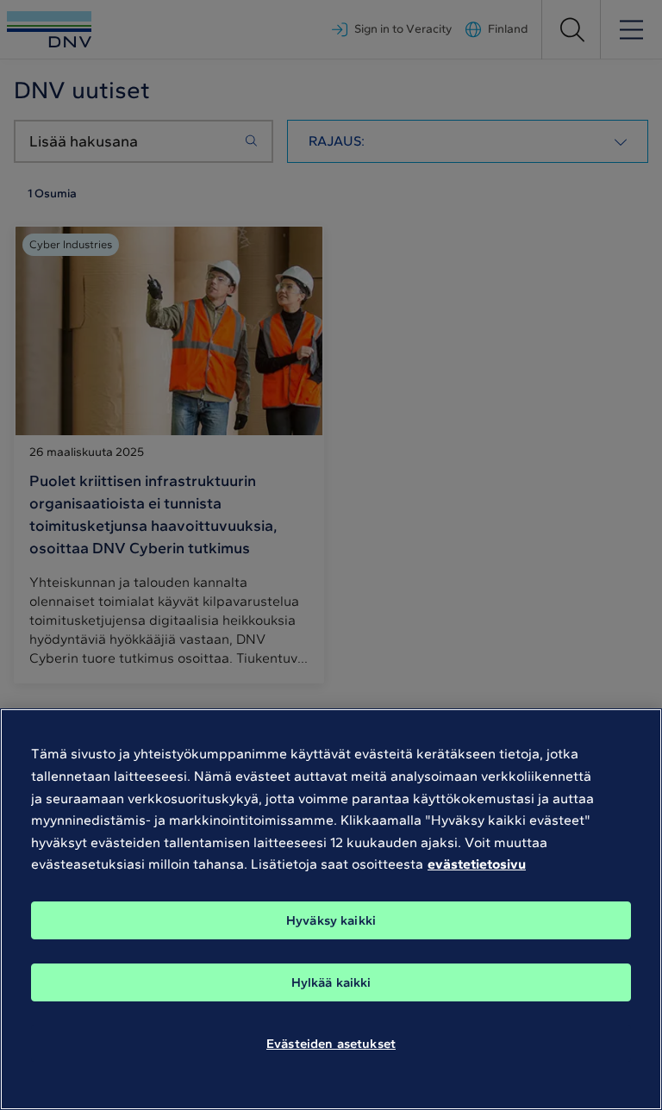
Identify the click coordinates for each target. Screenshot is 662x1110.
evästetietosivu (477, 864)
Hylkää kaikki (331, 982)
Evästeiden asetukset (331, 1043)
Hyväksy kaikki (331, 920)
